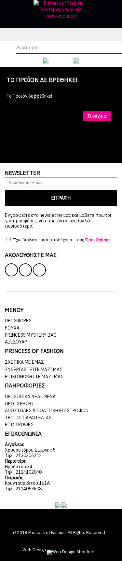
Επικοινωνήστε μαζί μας (34, 377)
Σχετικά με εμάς (24, 362)
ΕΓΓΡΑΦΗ (61, 198)
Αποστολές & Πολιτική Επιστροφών (46, 411)
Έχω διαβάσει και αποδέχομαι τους (61, 240)
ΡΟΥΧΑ (12, 328)
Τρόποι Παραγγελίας (28, 418)
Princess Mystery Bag (31, 335)
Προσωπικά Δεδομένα (30, 397)
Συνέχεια (97, 116)
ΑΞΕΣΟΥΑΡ (16, 342)
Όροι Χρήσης (19, 404)
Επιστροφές (19, 425)
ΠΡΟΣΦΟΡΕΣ (18, 321)
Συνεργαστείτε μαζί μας (33, 369)
